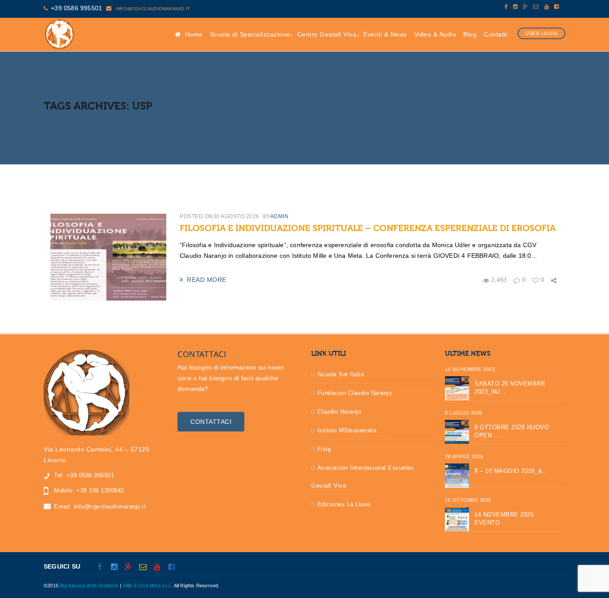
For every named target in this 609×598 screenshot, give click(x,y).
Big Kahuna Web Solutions (89, 585)
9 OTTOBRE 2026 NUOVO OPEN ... (511, 431)
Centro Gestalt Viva (327, 34)
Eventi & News (385, 34)
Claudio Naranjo (339, 411)
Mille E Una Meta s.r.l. (147, 585)
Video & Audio (435, 34)
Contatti (495, 34)
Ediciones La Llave (343, 504)
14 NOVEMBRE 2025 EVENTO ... (504, 518)
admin (279, 216)
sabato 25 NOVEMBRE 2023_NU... (509, 387)
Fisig (324, 449)
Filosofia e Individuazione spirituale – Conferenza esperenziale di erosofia (368, 228)
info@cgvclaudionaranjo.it (152, 8)
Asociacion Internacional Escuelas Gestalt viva (362, 476)
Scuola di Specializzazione (250, 34)
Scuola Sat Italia (340, 374)
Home (193, 34)
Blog (470, 34)
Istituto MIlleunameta (347, 430)
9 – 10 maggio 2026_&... (511, 471)
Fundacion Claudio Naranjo (354, 393)
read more (206, 279)
